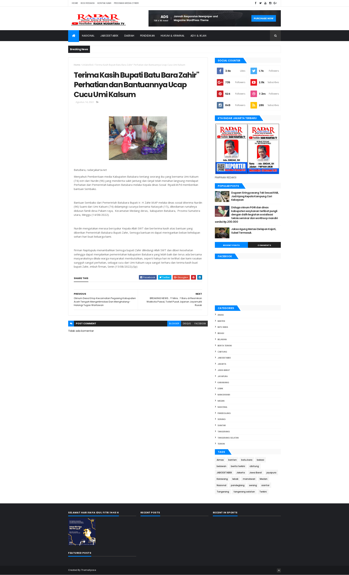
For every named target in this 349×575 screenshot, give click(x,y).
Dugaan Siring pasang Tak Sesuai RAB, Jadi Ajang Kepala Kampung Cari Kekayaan (255, 196)
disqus (187, 323)
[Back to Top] (279, 570)
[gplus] (275, 3)
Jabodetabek (109, 35)
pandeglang (224, 413)
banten (221, 321)
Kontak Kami (104, 3)
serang (222, 419)
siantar (222, 425)
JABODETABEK (224, 357)
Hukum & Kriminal (173, 35)
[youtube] (265, 3)
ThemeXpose (88, 570)
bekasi (221, 333)
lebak (220, 388)
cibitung (222, 351)
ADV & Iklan (198, 35)
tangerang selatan (228, 437)
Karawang (223, 382)
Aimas (221, 314)
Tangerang (224, 431)
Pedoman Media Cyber (126, 3)
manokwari (224, 394)
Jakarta (222, 363)
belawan (222, 339)
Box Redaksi (88, 3)
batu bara (223, 327)
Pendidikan (147, 35)
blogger (174, 323)
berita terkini (225, 345)
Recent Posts (231, 245)
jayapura (223, 376)
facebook (200, 323)
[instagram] (270, 3)
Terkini (221, 443)
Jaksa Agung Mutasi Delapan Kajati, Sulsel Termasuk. (253, 231)
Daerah (129, 35)
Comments (264, 245)
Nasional (88, 35)
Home (75, 3)
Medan (221, 400)
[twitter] (260, 3)
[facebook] (256, 3)
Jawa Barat (224, 370)
